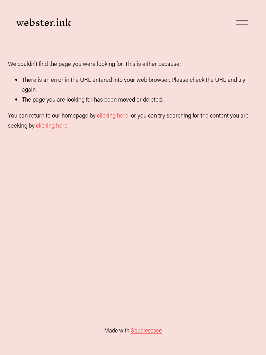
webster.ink (43, 22)
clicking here (112, 115)
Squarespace (146, 330)
